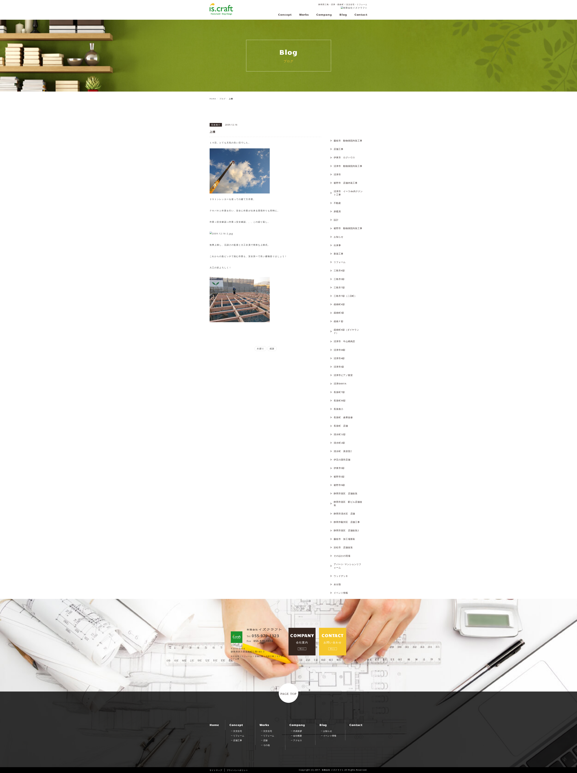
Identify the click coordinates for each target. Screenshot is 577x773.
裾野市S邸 (339, 476)
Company (297, 725)
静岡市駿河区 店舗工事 (347, 521)
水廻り (260, 348)
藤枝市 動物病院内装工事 (348, 140)
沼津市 (337, 174)
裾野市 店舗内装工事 (345, 182)
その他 (266, 745)
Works (264, 725)
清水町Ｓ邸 (340, 434)
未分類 (337, 584)
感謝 (272, 348)
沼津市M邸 (339, 349)
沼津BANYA (340, 383)
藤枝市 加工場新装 (344, 538)
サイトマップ (216, 770)
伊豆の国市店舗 (342, 459)
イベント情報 (341, 592)
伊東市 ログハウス (344, 157)
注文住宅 (237, 731)
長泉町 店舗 (341, 425)
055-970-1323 (265, 635)
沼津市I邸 (339, 366)
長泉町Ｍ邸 (340, 400)
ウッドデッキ (341, 575)
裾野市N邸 (339, 484)
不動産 (337, 202)
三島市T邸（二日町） (345, 295)
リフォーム (340, 262)
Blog (323, 725)
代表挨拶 (297, 731)
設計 (336, 219)
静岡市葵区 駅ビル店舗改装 (348, 503)
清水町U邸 (339, 442)
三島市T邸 (339, 287)
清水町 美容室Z (343, 451)
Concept (236, 725)
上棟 (213, 131)
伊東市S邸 (339, 467)
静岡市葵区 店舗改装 (345, 493)
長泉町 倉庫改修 (343, 417)
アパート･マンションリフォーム (347, 566)
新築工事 (338, 253)
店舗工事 (338, 148)
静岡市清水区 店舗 (344, 513)
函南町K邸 (339, 304)
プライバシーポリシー (237, 770)
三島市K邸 (339, 270)
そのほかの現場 (342, 555)
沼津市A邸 (339, 358)
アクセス (297, 740)
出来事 (337, 245)
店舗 (265, 740)
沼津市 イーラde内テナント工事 (348, 193)
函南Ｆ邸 (338, 321)
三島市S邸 (339, 279)
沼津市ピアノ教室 (343, 375)
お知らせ (338, 236)
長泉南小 (338, 408)
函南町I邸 (339, 312)
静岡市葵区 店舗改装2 (346, 530)
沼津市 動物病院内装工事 (348, 165)
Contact (355, 725)
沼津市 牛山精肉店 (344, 341)
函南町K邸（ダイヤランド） (346, 331)
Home (214, 725)
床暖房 (337, 211)
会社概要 (297, 735)
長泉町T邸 (339, 392)
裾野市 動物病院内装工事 (348, 228)
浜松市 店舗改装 (343, 547)
